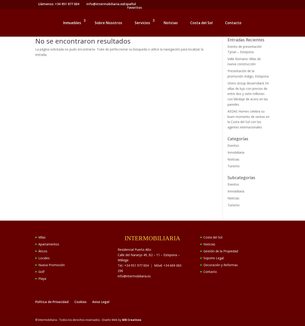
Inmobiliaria (236, 152)
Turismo (234, 166)
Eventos (233, 145)
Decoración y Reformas (220, 265)
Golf (41, 272)
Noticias (171, 22)
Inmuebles (72, 22)
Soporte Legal (213, 258)
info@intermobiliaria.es (134, 276)
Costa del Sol (201, 22)
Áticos (42, 251)
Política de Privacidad (52, 302)
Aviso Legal (100, 302)
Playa (42, 278)
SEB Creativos (131, 320)
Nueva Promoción (51, 265)
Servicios (142, 22)
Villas (42, 237)
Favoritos (134, 7)
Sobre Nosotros (108, 22)
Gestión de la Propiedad (220, 251)
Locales (44, 258)
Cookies (80, 302)
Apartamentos (48, 244)
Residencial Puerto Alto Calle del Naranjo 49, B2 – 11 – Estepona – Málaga (149, 254)
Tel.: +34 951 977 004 (133, 265)
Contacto (233, 22)
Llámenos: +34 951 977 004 (58, 4)
